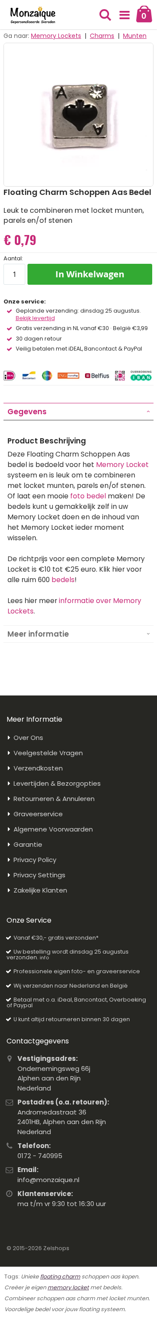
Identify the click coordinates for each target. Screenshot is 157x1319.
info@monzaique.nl (48, 1179)
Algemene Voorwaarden (53, 829)
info (44, 957)
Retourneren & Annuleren (54, 798)
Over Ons (28, 737)
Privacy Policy (35, 859)
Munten (135, 35)
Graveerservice (38, 813)
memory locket (68, 1287)
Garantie (28, 844)
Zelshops (56, 1248)
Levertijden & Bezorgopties (57, 783)
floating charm (60, 1276)
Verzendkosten (38, 768)
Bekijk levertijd (35, 318)
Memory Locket (122, 464)
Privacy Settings (39, 874)
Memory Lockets (56, 35)
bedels (63, 579)
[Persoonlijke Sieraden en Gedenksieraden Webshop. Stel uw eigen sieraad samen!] (32, 15)
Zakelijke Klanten (40, 890)
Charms (102, 35)
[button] (124, 15)
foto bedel (88, 496)
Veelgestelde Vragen (48, 752)
